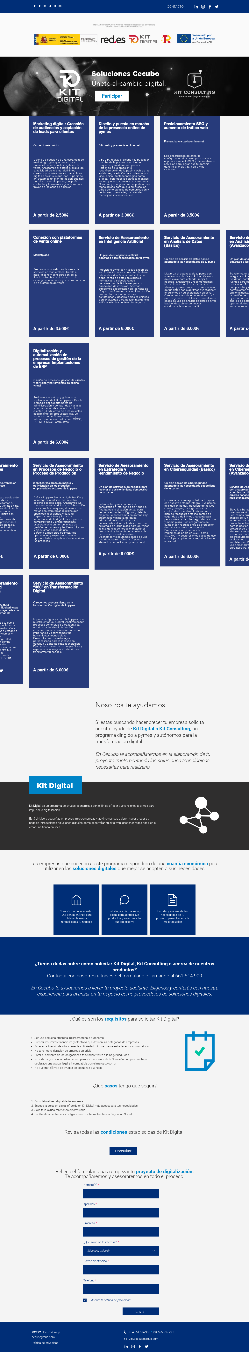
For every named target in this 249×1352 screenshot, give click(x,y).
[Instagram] (203, 6)
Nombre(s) (90, 1184)
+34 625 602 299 (163, 1332)
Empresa (89, 1223)
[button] (61, 1343)
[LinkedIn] (196, 6)
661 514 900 (188, 976)
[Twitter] (216, 6)
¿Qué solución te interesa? (100, 1242)
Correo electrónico (95, 1261)
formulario (133, 976)
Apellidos (89, 1204)
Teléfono (88, 1280)
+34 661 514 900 (139, 1332)
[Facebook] (209, 6)
